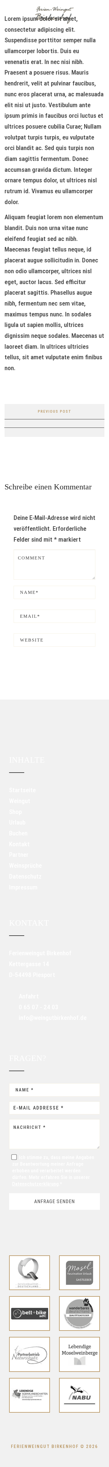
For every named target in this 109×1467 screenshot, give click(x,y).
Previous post (54, 411)
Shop (15, 811)
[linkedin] (72, 423)
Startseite (22, 790)
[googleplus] (54, 423)
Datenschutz (25, 876)
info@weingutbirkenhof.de (52, 1017)
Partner (18, 854)
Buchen (18, 833)
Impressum (23, 887)
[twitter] (36, 423)
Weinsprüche (25, 865)
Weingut (19, 801)
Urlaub (17, 822)
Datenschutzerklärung (35, 1184)
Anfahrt (28, 996)
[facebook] (18, 423)
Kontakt (19, 844)
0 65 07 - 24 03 (37, 1007)
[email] (90, 423)
